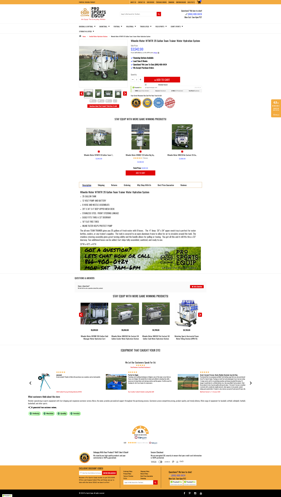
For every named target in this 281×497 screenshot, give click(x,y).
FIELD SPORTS (160, 26)
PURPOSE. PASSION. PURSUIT (87, 2)
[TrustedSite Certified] (176, 483)
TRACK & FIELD (144, 26)
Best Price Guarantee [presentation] (166, 185)
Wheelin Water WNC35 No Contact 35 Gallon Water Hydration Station (182, 155)
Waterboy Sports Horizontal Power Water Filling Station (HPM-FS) (187, 337)
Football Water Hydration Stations (98, 36)
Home (84, 36)
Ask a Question (198, 286)
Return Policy (144, 473)
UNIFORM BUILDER (181, 2)
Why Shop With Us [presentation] (144, 185)
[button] (30, 383)
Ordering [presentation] (127, 185)
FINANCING (171, 2)
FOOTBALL (117, 26)
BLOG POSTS (191, 2)
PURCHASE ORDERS (161, 2)
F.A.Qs (125, 478)
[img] (141, 365)
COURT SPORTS (176, 26)
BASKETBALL (103, 26)
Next (125, 93)
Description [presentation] (86, 185)
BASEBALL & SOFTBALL (86, 26)
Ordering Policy (127, 471)
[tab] (87, 185)
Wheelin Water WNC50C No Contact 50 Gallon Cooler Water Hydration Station (125, 337)
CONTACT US (141, 2)
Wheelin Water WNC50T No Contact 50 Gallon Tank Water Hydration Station (156, 337)
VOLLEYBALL (130, 26)
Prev (82, 93)
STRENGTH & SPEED (85, 31)
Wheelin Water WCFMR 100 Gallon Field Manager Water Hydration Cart (94, 337)
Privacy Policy (127, 473)
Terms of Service (128, 476)
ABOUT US (133, 2)
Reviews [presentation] (184, 185)
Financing (143, 478)
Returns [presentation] (114, 185)
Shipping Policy (144, 471)
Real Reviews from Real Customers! (140, 367)
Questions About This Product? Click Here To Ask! (103, 106)
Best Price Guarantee (146, 476)
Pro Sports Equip (88, 493)
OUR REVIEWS (150, 2)
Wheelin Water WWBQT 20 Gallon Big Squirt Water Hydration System (140, 155)
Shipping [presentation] (101, 185)
